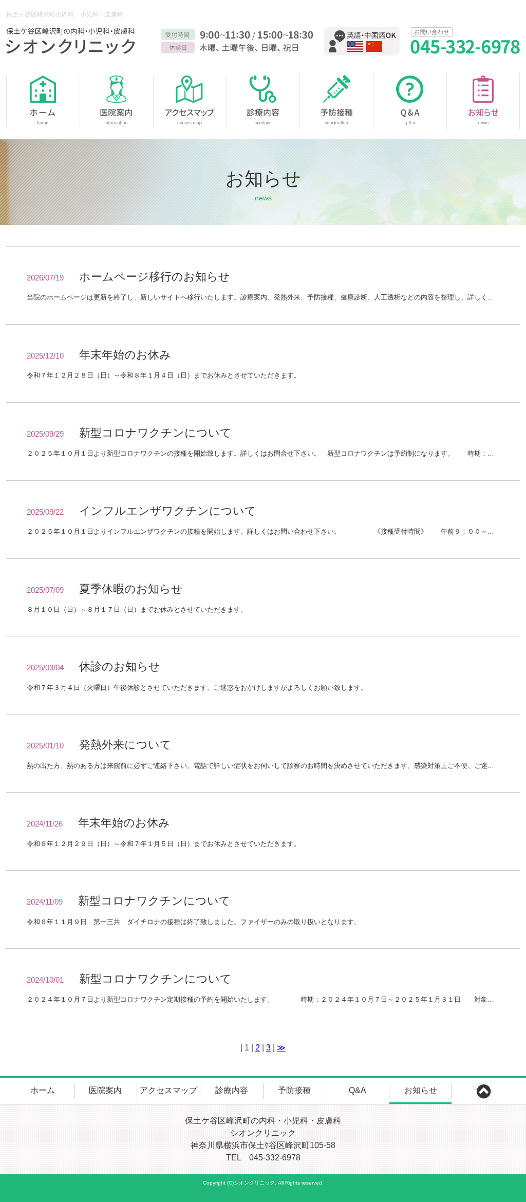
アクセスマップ (190, 101)
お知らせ (483, 101)
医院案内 (116, 101)
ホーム (43, 101)
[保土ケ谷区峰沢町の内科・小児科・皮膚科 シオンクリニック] (73, 41)
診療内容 (263, 101)
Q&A (410, 101)
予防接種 (336, 101)
